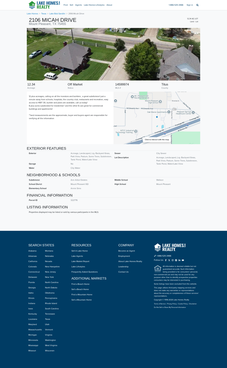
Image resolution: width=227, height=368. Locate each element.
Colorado (32, 266)
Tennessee (50, 314)
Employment (124, 256)
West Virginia (51, 345)
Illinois (31, 298)
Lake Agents (77, 256)
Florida (31, 282)
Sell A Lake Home (79, 251)
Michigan (32, 335)
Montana (49, 251)
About (109, 5)
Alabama (32, 251)
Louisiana (32, 319)
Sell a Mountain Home (81, 300)
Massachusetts (35, 329)
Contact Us (123, 272)
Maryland (32, 324)
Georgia (32, 287)
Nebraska (49, 256)
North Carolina (51, 282)
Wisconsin (49, 350)
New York (49, 277)
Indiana (31, 303)
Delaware (32, 277)
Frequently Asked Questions (84, 272)
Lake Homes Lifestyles (94, 5)
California (32, 261)
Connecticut (34, 272)
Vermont (49, 329)
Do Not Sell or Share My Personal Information (170, 307)
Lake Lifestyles (78, 266)
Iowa (30, 308)
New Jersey (50, 272)
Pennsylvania (51, 298)
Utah (47, 324)
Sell (71, 5)
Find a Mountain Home (81, 294)
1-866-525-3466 (176, 5)
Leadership (123, 266)
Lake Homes (32, 13)
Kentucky (32, 314)
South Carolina (52, 308)
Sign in (190, 5)
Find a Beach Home (80, 284)
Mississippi (33, 345)
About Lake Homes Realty (130, 261)
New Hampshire (52, 266)
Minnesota (33, 340)
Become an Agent (126, 251)
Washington (50, 340)
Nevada (48, 261)
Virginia (48, 335)
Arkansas (32, 256)
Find (66, 5)
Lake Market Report (80, 261)
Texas (43, 13)
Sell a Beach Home (80, 289)
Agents (78, 5)
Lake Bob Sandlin (57, 13)
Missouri (32, 350)
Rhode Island (51, 303)
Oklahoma (49, 293)
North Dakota (51, 287)
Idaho (30, 293)
